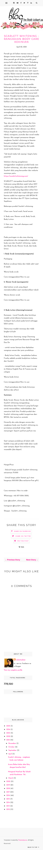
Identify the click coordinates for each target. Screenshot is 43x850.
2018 (8, 788)
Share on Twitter (23, 536)
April (10, 754)
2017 (8, 792)
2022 (8, 736)
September (12, 750)
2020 (8, 781)
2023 (8, 733)
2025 (8, 726)
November (12, 743)
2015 (8, 799)
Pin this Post (23, 541)
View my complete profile (13, 670)
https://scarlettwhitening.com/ (16, 176)
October (11, 747)
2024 (8, 729)
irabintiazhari (20, 660)
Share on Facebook (22, 531)
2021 (8, 740)
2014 (8, 802)
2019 (8, 785)
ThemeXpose (22, 840)
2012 (8, 809)
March (11, 778)
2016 (8, 795)
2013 (8, 806)
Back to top (33, 847)
